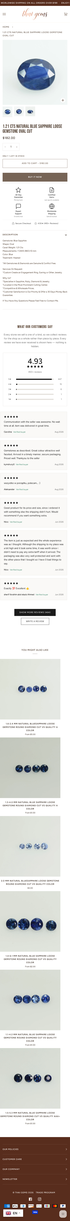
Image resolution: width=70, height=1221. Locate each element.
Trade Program (45, 1192)
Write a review (35, 621)
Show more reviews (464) (35, 612)
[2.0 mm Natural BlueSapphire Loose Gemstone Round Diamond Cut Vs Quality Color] (30, 846)
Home (6, 27)
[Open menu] (7, 14)
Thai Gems (21, 1192)
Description (10, 234)
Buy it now (35, 177)
